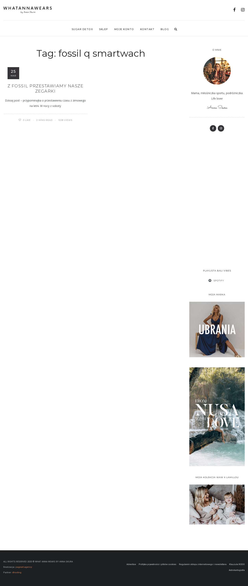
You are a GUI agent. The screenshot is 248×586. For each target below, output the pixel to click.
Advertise (131, 564)
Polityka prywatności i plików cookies (157, 564)
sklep (103, 29)
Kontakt (147, 29)
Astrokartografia (237, 570)
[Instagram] (243, 10)
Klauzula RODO (237, 564)
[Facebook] (234, 10)
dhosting (16, 572)
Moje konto (124, 29)
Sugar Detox (82, 29)
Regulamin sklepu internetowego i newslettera (202, 564)
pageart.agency (24, 567)
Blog (165, 29)
